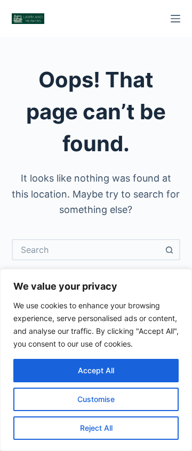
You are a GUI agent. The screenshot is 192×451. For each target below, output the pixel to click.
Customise (96, 399)
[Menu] (175, 18)
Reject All (96, 427)
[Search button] (169, 249)
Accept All (96, 370)
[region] (96, 360)
